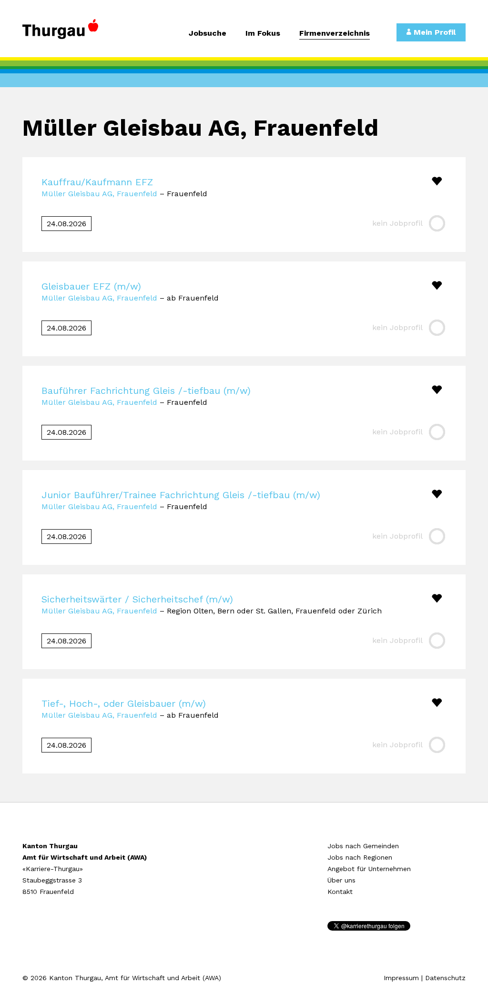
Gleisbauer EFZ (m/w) (91, 286)
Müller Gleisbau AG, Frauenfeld (99, 193)
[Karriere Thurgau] (72, 33)
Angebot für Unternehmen (369, 869)
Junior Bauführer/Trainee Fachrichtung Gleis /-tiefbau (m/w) (180, 495)
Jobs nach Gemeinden (363, 846)
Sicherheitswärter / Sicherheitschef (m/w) (137, 599)
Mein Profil (433, 32)
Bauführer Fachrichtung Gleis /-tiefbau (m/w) (146, 390)
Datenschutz (445, 978)
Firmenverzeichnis (334, 34)
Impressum (401, 978)
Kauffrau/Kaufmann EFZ (97, 182)
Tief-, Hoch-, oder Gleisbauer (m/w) (123, 703)
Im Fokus (262, 34)
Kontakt (340, 891)
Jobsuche (207, 34)
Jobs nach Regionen (359, 857)
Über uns (341, 880)
